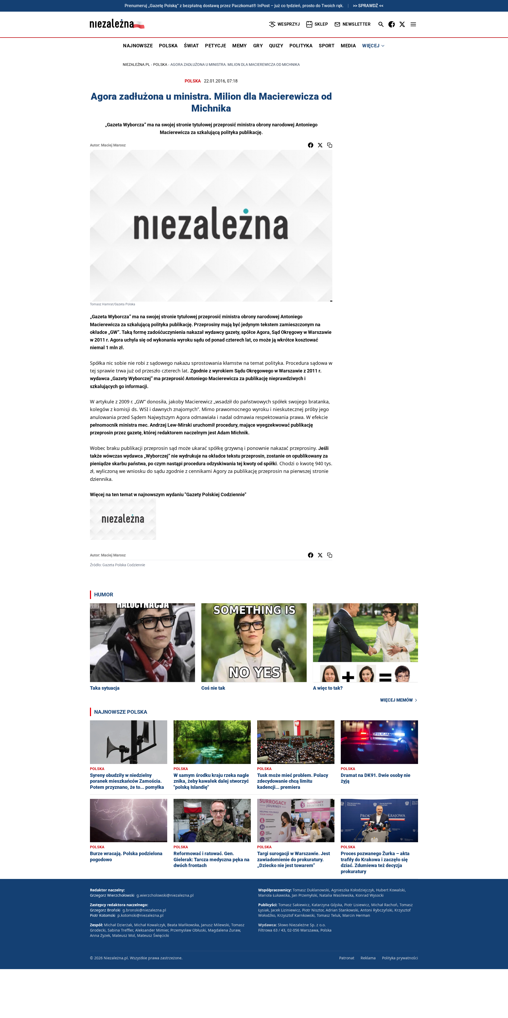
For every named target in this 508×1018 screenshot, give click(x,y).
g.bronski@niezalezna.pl (144, 910)
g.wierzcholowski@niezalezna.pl (165, 895)
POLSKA (168, 45)
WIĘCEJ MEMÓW (396, 700)
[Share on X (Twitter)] (320, 145)
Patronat (346, 957)
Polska (160, 64)
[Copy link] (329, 145)
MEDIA (348, 45)
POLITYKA (300, 45)
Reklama (368, 957)
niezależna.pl (136, 64)
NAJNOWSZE (138, 45)
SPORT (326, 45)
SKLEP (321, 24)
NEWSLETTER (356, 24)
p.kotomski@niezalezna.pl (140, 915)
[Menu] (413, 24)
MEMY (239, 45)
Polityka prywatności (400, 957)
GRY (258, 45)
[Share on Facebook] (310, 145)
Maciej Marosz (113, 145)
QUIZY (276, 45)
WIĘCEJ (370, 45)
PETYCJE (215, 45)
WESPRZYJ (289, 24)
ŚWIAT (191, 45)
